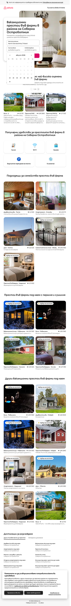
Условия (41, 603)
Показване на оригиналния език (53, 2)
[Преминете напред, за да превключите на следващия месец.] (31, 55)
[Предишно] (31, 89)
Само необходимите (33, 593)
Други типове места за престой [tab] (14, 538)
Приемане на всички (13, 593)
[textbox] (15, 50)
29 (28, 78)
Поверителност (31, 603)
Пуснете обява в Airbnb (56, 8)
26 (17, 78)
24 (10, 78)
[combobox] (23, 43)
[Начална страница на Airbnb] (8, 8)
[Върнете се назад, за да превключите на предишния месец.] (10, 55)
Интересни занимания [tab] (35, 538)
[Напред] (38, 89)
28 (24, 78)
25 (13, 78)
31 (9, 82)
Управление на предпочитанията (54, 593)
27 (20, 78)
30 (31, 78)
